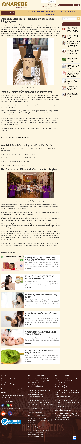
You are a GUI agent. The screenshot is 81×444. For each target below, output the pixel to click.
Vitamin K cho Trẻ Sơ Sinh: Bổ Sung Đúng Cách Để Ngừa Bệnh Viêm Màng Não (73, 74)
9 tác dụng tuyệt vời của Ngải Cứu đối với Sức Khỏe (73, 60)
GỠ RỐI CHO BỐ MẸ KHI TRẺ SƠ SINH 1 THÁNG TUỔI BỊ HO (40, 333)
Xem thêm (28, 268)
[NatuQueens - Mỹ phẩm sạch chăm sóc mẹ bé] (18, 5)
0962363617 (68, 5)
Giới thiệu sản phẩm (40, 11)
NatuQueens (34, 226)
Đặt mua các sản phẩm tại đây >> (11, 408)
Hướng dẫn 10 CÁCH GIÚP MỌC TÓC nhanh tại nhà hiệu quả (39, 277)
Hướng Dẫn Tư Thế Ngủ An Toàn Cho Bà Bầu (73, 66)
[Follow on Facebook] (2, 405)
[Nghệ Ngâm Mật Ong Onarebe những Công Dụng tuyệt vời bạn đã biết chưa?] (12, 263)
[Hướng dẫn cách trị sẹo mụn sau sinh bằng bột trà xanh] (12, 356)
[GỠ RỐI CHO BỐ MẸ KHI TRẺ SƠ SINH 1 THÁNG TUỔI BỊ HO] (12, 337)
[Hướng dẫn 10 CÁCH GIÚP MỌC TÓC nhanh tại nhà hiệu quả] (12, 282)
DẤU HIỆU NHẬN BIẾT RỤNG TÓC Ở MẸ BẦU (41, 314)
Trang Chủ (30, 11)
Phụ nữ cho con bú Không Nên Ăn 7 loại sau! (73, 37)
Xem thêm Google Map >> (8, 383)
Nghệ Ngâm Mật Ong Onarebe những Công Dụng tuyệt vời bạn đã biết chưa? (40, 259)
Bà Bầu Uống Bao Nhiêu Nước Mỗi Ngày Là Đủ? (41, 296)
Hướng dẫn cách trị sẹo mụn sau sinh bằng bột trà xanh (40, 352)
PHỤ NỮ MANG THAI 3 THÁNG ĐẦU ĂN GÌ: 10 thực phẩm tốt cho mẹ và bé (73, 44)
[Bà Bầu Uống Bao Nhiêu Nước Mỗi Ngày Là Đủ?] (12, 300)
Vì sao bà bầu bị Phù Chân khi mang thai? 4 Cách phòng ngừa (73, 88)
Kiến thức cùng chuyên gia (66, 11)
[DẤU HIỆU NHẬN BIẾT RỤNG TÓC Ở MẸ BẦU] (12, 319)
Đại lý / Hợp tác (50, 14)
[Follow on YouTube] (11, 405)
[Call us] (8, 405)
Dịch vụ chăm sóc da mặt (21, 137)
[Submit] (78, 18)
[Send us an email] (5, 405)
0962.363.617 (10, 401)
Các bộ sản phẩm (51, 11)
